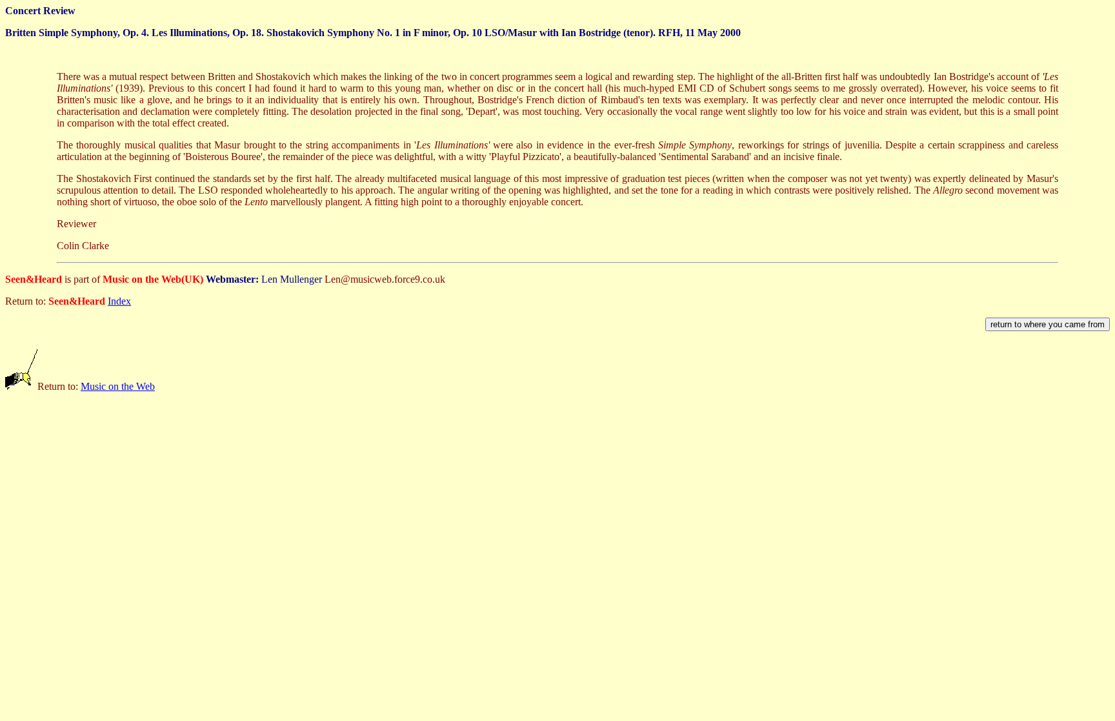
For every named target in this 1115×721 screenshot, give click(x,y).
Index (119, 301)
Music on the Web (118, 386)
